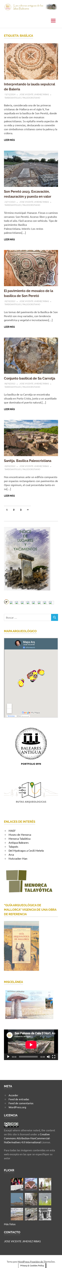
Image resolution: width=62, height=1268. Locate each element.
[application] (31, 1044)
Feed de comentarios (21, 1103)
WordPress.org (17, 1107)
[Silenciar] (48, 1056)
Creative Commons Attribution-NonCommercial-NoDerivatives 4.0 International (27, 1138)
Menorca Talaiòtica (19, 838)
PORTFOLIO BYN (31, 763)
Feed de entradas (19, 1099)
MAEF (12, 830)
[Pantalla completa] (53, 1056)
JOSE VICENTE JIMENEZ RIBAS (34, 94)
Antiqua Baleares (19, 842)
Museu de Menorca (20, 834)
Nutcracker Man (18, 858)
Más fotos (10, 1224)
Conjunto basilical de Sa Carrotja (29, 378)
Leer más (9, 140)
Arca (11, 854)
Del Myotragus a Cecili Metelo (26, 850)
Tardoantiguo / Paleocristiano (22, 97)
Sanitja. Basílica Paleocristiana (27, 461)
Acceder (13, 1095)
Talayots (13, 846)
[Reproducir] (8, 1056)
